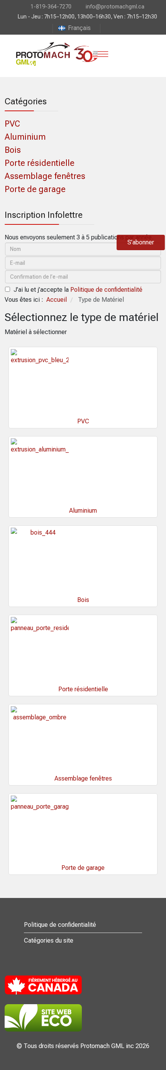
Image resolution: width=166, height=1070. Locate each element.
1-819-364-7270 (50, 6)
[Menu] (102, 54)
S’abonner (140, 242)
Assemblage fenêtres (45, 176)
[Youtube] (106, 28)
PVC (12, 124)
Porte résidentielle (40, 163)
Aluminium (25, 137)
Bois (13, 150)
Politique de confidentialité (106, 289)
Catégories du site (48, 940)
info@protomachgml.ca (115, 6)
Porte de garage (35, 189)
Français (79, 28)
